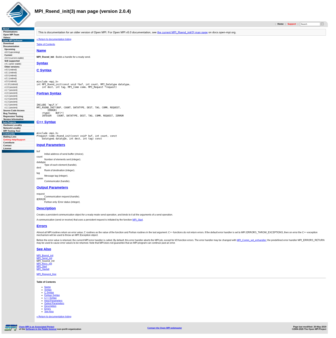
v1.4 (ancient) (11, 99)
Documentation (11, 46)
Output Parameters (52, 187)
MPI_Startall (43, 269)
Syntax (42, 63)
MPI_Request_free (46, 274)
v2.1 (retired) (10, 78)
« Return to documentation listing (54, 39)
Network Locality (12, 128)
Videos (6, 37)
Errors (42, 226)
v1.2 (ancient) (11, 104)
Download (8, 43)
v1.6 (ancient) (11, 93)
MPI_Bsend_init (45, 255)
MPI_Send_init (44, 258)
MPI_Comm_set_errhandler (251, 240)
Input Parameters (51, 145)
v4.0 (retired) (10, 69)
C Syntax (44, 70)
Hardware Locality (12, 125)
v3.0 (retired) (10, 75)
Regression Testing (13, 116)
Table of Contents (46, 44)
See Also (44, 249)
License (7, 148)
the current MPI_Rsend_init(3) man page (182, 32)
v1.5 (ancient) (11, 96)
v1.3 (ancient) (11, 102)
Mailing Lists (9, 137)
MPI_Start (137, 219)
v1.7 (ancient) (11, 90)
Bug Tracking (10, 113)
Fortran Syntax (49, 93)
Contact (7, 145)
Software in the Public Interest (41, 329)
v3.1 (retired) (10, 72)
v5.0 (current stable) (14, 58)
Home (280, 24)
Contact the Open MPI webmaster (164, 328)
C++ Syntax (46, 122)
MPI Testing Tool (11, 131)
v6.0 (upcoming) (12, 52)
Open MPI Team (11, 34)
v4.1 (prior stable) (12, 64)
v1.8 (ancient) (11, 87)
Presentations (10, 32)
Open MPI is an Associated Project (36, 327)
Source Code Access (13, 110)
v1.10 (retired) (11, 84)
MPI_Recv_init (44, 263)
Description (46, 208)
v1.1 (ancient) (11, 107)
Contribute (8, 142)
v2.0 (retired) (10, 81)
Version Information (13, 119)
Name (41, 51)
